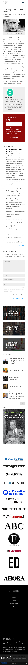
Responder (21, 245)
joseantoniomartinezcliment (14, 149)
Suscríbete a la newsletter (14, 33)
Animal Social (14, 594)
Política (14, 600)
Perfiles (22, 14)
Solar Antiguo (14, 603)
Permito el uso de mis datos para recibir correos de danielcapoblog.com (13, 131)
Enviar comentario (18, 298)
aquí (21, 83)
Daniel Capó (8, 14)
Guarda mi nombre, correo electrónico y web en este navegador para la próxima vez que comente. (14, 289)
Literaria (14, 597)
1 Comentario (6, 16)
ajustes (12, 660)
